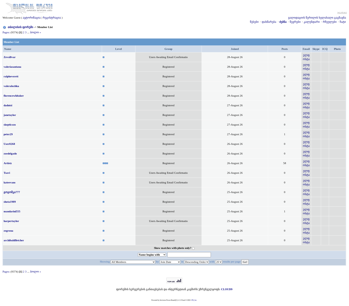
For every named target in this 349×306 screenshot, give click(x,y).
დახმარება (269, 21)
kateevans (9, 182)
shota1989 (10, 201)
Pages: (6, 32)
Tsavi (7, 172)
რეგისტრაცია (52, 17)
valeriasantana (12, 66)
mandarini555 (12, 211)
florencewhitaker (14, 95)
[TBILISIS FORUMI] (29, 7)
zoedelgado (10, 153)
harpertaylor (11, 221)
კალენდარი (312, 21)
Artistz (8, 163)
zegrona (8, 230)
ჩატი (343, 21)
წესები (254, 21)
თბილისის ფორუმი (20, 27)
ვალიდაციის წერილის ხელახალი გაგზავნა (317, 17)
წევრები (295, 21)
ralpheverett (11, 76)
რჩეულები (330, 21)
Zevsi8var (10, 57)
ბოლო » (35, 32)
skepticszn (10, 124)
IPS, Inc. (194, 300)
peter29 (8, 134)
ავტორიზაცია (32, 17)
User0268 (9, 143)
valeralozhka (11, 86)
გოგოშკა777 (12, 192)
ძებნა (283, 21)
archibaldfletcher (14, 240)
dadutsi (8, 105)
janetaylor (10, 115)
